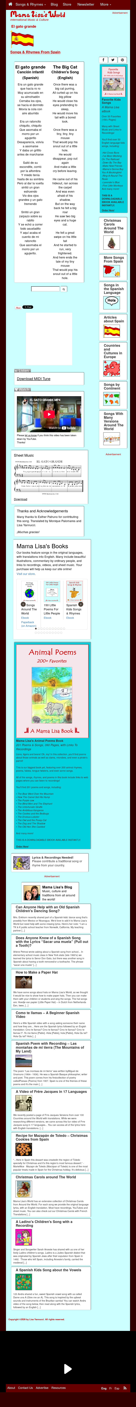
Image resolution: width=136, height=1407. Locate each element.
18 (53, 633)
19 (56, 633)
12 (36, 633)
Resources (58, 1387)
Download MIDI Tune (33, 378)
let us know (31, 435)
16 (47, 633)
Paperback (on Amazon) (28, 624)
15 (44, 633)
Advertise (42, 1387)
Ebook (25, 617)
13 (39, 633)
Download (20, 499)
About (11, 1387)
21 (61, 633)
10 (61, 628)
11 (64, 628)
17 (50, 633)
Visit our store (26, 574)
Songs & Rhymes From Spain (35, 52)
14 (41, 633)
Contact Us (25, 1387)
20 (58, 633)
